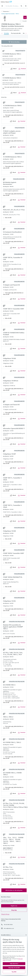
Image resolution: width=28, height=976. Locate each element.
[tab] (6, 33)
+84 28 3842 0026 (8, 924)
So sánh (25, 21)
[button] (14, 905)
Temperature (6, 11)
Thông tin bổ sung (5, 914)
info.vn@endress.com (9, 928)
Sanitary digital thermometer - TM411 (10, 13)
